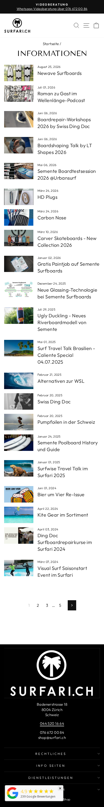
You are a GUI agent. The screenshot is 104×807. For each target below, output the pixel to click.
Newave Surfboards (59, 73)
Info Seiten (51, 765)
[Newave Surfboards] (18, 73)
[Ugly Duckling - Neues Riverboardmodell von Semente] (18, 315)
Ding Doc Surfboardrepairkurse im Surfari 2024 (64, 542)
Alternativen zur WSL (60, 381)
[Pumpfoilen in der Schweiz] (18, 422)
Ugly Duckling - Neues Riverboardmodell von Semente (61, 322)
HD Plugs (47, 197)
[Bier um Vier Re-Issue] (18, 494)
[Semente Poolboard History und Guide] (18, 442)
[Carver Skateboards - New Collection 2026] (18, 238)
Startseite (51, 43)
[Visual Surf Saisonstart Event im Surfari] (18, 568)
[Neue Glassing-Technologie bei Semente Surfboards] (18, 289)
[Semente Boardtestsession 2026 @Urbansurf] (18, 171)
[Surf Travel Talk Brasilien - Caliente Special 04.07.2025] (18, 348)
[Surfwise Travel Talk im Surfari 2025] (18, 468)
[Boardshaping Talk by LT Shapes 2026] (18, 145)
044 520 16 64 (52, 723)
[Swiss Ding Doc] (18, 401)
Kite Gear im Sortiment (62, 515)
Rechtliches (51, 754)
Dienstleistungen (51, 778)
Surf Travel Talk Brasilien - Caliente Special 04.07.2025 (66, 355)
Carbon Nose (52, 218)
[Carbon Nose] (18, 217)
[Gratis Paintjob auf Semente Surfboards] (18, 264)
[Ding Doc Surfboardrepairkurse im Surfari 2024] (18, 535)
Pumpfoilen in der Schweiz (66, 422)
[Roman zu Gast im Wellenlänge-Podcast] (18, 93)
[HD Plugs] (18, 197)
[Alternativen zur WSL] (18, 381)
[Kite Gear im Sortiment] (18, 515)
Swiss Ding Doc (54, 402)
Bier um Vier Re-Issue (61, 494)
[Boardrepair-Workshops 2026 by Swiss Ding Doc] (18, 119)
